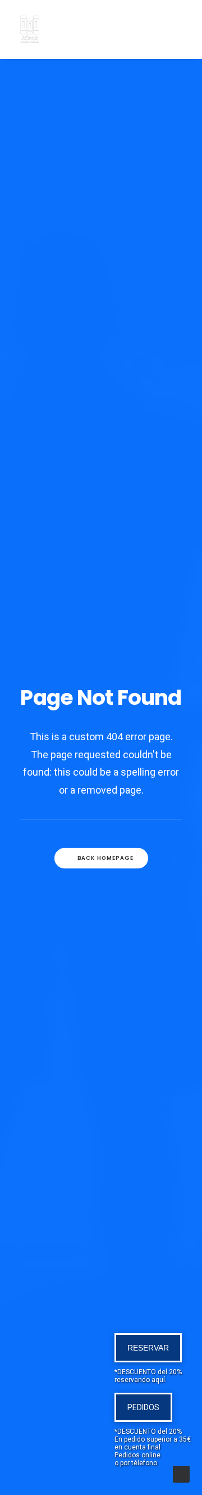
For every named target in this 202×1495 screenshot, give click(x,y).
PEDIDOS (143, 1407)
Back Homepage (105, 858)
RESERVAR (148, 1347)
